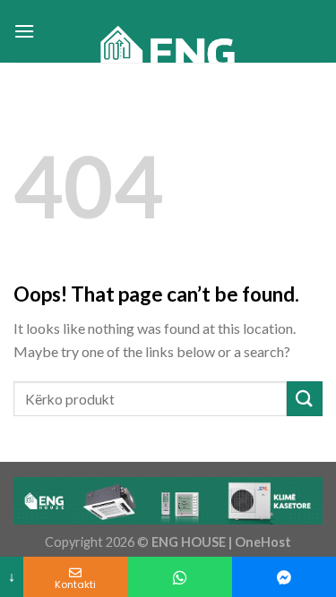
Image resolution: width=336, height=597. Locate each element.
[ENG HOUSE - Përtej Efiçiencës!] (169, 58)
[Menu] (24, 31)
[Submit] (305, 398)
